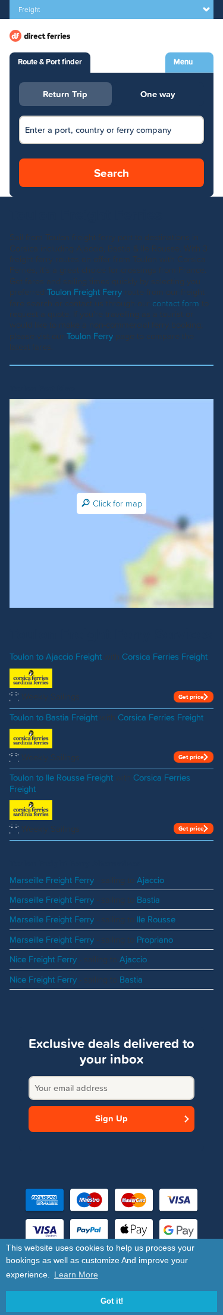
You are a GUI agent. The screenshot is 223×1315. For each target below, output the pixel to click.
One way (157, 94)
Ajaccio (150, 880)
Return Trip (65, 94)
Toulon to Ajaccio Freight (56, 656)
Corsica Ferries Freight (165, 656)
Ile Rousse (156, 919)
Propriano (155, 939)
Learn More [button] (76, 1274)
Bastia (148, 899)
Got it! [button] (111, 1301)
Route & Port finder (50, 61)
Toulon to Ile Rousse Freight (61, 777)
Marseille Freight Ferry (52, 880)
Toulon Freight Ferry (84, 292)
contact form (175, 303)
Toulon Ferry (90, 336)
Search (111, 172)
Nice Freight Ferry (43, 959)
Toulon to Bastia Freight (54, 717)
